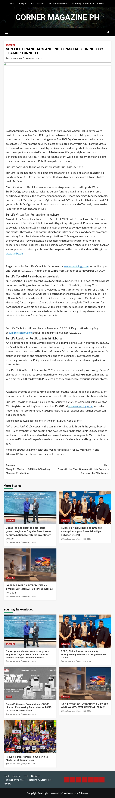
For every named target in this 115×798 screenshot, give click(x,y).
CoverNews (67, 793)
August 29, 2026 (29, 764)
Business (41, 3)
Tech (31, 3)
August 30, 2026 (29, 543)
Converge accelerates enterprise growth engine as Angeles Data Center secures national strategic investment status (27, 654)
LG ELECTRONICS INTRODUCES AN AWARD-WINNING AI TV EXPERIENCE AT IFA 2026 (29, 589)
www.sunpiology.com (76, 266)
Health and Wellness (59, 3)
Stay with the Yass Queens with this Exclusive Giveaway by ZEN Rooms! (83, 469)
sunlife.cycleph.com (20, 332)
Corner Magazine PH (57, 17)
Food (12, 3)
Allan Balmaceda (15, 58)
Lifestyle (22, 3)
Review (100, 3)
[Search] (108, 32)
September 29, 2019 (33, 58)
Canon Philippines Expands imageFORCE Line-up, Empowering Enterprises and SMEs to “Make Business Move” (29, 707)
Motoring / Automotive (83, 3)
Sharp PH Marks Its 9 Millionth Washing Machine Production (28, 469)
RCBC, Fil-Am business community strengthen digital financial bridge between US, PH (81, 531)
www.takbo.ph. (15, 253)
